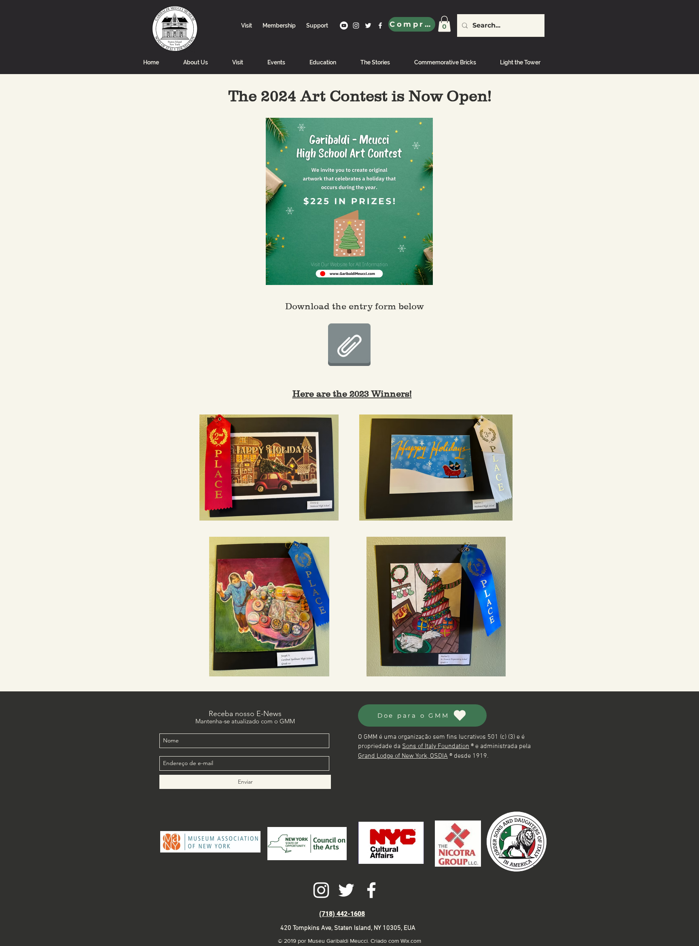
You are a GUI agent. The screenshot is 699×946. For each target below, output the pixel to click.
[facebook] (380, 25)
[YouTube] (344, 25)
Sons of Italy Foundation (435, 746)
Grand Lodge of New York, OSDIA (403, 756)
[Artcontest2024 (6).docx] (349, 345)
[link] (444, 24)
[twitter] (368, 25)
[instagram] (356, 25)
